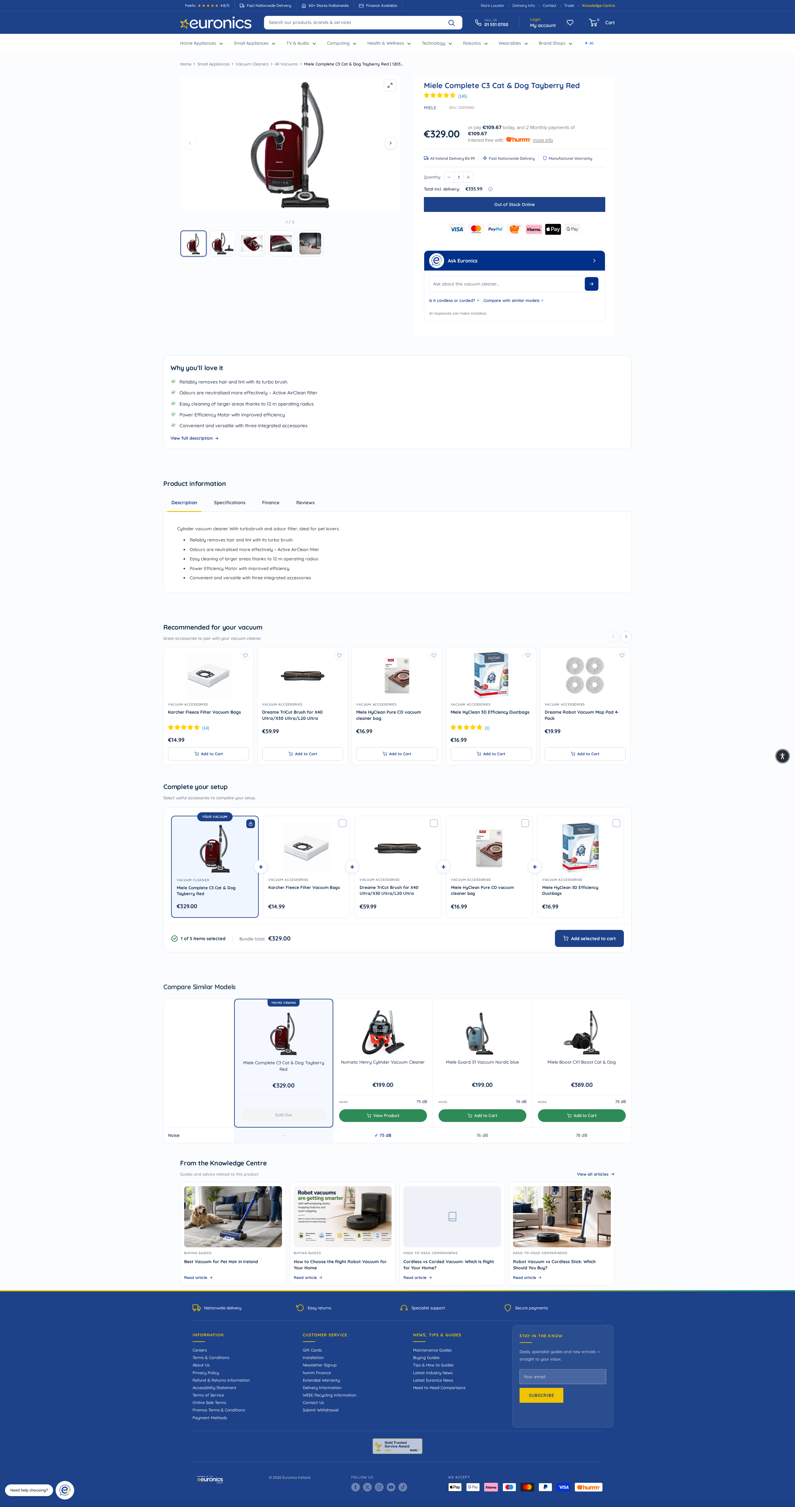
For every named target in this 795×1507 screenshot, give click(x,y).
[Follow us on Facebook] (355, 1487)
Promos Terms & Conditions (219, 1409)
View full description (191, 438)
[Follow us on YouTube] (391, 1487)
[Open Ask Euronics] (594, 260)
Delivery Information (322, 1387)
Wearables (510, 43)
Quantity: (432, 176)
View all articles (592, 1174)
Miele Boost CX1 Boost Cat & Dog (581, 1062)
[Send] (591, 284)
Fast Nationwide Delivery (512, 158)
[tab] (305, 502)
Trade (569, 5)
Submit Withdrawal (320, 1409)
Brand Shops (552, 43)
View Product (386, 1115)
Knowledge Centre (598, 5)
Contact (549, 5)
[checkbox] (342, 823)
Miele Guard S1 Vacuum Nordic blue (482, 1062)
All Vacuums (286, 63)
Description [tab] (184, 502)
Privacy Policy (206, 1372)
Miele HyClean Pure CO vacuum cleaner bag (388, 715)
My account (543, 25)
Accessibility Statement (214, 1387)
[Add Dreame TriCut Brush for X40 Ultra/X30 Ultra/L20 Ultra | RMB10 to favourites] (339, 656)
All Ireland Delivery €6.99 (452, 158)
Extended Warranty (321, 1380)
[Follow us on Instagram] (379, 1487)
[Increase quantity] (468, 177)
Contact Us (313, 1402)
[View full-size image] (390, 85)
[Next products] (626, 636)
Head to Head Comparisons (439, 1387)
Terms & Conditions (211, 1357)
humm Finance (317, 1372)
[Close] (72, 1483)
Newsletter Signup (320, 1364)
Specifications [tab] (229, 502)
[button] (193, 244)
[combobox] (363, 22)
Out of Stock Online (514, 204)
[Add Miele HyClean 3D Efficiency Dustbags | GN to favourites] (528, 656)
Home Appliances (198, 43)
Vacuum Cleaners (252, 63)
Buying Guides (426, 1357)
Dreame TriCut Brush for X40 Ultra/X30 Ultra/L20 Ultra (292, 715)
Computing (338, 43)
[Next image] (390, 143)
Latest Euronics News (433, 1380)
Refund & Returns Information (221, 1380)
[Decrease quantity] (449, 177)
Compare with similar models (511, 300)
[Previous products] (613, 636)
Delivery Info (523, 5)
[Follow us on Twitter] (367, 1487)
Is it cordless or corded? (452, 300)
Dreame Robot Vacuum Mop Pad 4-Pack (582, 715)
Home (185, 63)
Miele (430, 107)
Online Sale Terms (209, 1402)
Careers (200, 1350)
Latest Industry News (432, 1372)
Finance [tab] (270, 502)
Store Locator (492, 5)
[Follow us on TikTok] (402, 1487)
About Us (201, 1364)
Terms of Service (208, 1395)
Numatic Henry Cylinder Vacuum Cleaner (383, 1062)
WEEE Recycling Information (330, 1395)
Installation (313, 1357)
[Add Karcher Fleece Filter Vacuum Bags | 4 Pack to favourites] (245, 656)
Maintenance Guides (432, 1350)
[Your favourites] (570, 22)
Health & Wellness (385, 43)
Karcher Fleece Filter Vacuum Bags (204, 712)
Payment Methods (210, 1417)
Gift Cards (312, 1350)
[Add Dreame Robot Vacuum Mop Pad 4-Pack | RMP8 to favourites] (622, 656)
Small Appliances (251, 43)
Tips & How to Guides (433, 1364)
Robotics (472, 43)
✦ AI (588, 43)
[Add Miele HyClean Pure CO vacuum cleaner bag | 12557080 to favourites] (434, 656)
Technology (433, 43)
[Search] (454, 22)
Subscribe (541, 1395)
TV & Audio (297, 43)
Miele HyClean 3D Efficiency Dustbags (490, 712)
